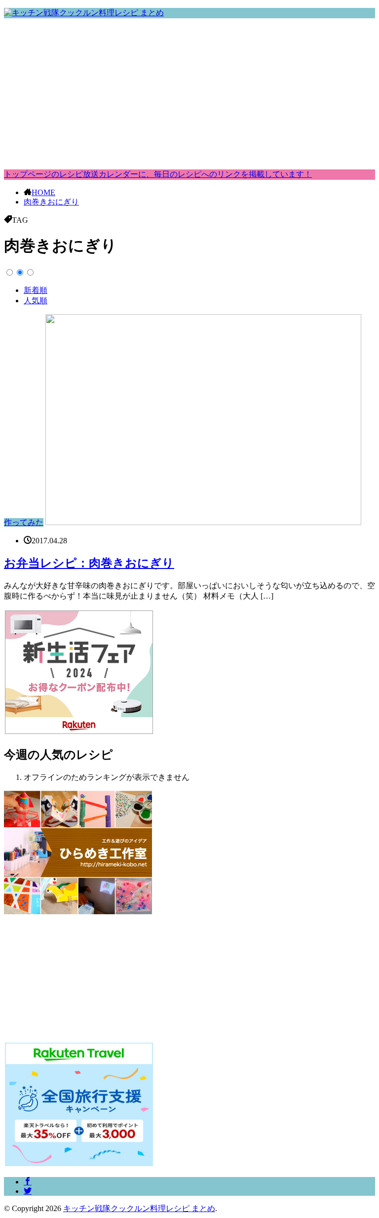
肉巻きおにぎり (51, 202)
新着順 (35, 290)
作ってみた (23, 522)
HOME (43, 192)
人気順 (35, 300)
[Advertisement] (189, 95)
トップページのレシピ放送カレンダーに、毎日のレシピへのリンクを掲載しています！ (158, 174)
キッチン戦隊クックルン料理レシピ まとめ (139, 1208)
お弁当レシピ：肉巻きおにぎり (89, 563)
